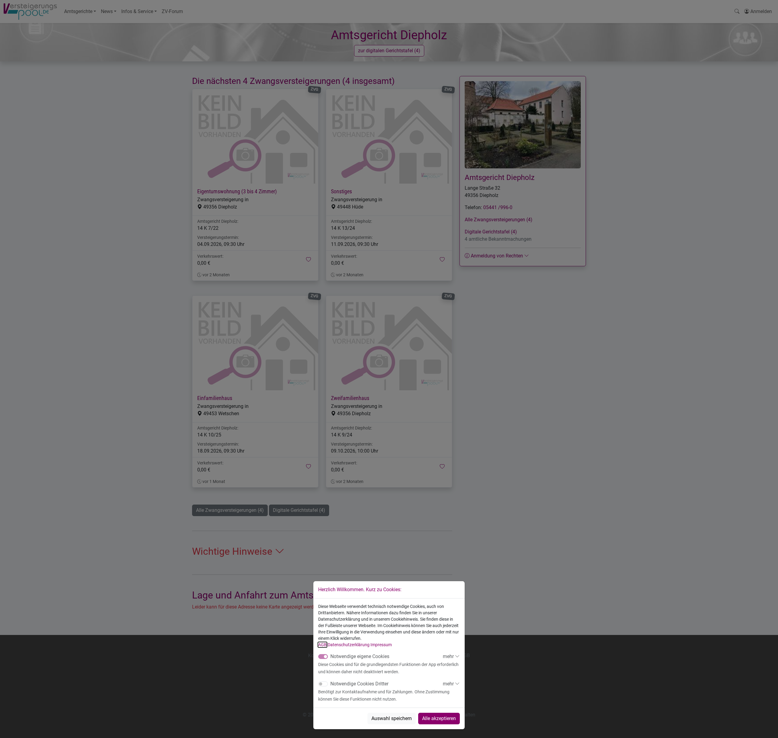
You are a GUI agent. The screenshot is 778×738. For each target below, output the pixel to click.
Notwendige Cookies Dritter (359, 684)
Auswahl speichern (391, 718)
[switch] (323, 683)
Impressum (381, 644)
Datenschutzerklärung (349, 644)
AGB (322, 644)
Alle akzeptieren (439, 718)
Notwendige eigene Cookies (359, 656)
